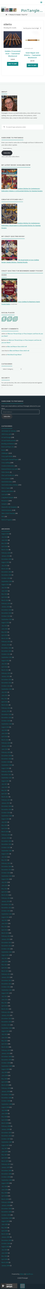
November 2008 (6, 1098)
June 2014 (4, 885)
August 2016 (5, 819)
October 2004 (5, 1243)
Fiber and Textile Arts (8, 475)
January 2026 (5, 556)
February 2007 (5, 1164)
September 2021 (6, 689)
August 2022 (5, 660)
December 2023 (6, 610)
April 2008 (4, 1120)
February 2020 (5, 743)
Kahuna (21, 1274)
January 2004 (5, 1265)
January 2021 (5, 711)
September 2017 (6, 778)
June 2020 (4, 733)
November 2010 (6, 1022)
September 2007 (6, 1142)
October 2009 (5, 1063)
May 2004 (4, 1256)
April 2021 (4, 702)
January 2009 (5, 1091)
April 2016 (4, 828)
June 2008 (4, 1113)
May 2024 (4, 594)
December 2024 (6, 572)
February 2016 (5, 835)
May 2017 (4, 790)
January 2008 (5, 1129)
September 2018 (6, 765)
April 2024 (4, 597)
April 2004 (4, 1259)
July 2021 (4, 692)
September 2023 (6, 619)
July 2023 (4, 626)
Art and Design (6, 437)
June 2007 (4, 1151)
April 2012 (4, 968)
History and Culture (7, 491)
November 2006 (6, 1174)
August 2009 (5, 1069)
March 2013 (4, 933)
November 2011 (6, 984)
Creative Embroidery (7, 466)
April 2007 (4, 1158)
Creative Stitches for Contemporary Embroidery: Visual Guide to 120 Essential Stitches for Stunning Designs (21, 225)
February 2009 (5, 1088)
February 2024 (5, 603)
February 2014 (5, 898)
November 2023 (6, 613)
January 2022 (5, 676)
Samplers (4, 504)
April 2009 (4, 1082)
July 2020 (4, 730)
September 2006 (6, 1180)
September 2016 (6, 816)
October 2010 (5, 1025)
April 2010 (4, 1044)
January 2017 (5, 803)
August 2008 (5, 1107)
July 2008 (4, 1110)
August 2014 (5, 879)
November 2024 (6, 575)
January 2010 (5, 1053)
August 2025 (5, 562)
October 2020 (5, 721)
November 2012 (6, 946)
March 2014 (4, 895)
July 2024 (4, 588)
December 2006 (6, 1170)
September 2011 (6, 990)
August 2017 (5, 781)
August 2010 (5, 1031)
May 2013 (4, 927)
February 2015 (5, 863)
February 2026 (5, 553)
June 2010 (4, 1037)
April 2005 (4, 1231)
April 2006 (4, 1196)
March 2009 (4, 1085)
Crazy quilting (5, 463)
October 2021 (5, 686)
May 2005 (4, 1228)
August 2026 (5, 534)
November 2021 (6, 683)
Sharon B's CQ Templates (9, 507)
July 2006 (4, 1186)
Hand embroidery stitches (9, 485)
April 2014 (4, 892)
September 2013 (6, 914)
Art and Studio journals (8, 440)
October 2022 (5, 654)
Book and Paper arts (7, 447)
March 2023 (4, 638)
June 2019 (4, 749)
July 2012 (4, 958)
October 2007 (5, 1139)
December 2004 (6, 1240)
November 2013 (6, 908)
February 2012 (5, 974)
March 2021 (4, 705)
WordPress (29, 1274)
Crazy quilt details (7, 456)
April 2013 (4, 930)
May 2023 (4, 632)
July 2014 (4, 882)
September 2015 (6, 851)
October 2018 (5, 762)
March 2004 (4, 1262)
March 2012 (4, 971)
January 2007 (5, 1167)
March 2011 (4, 1009)
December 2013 (6, 904)
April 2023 (4, 635)
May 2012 (4, 965)
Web (2, 516)
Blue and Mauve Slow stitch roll (17, 346)
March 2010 (4, 1047)
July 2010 (4, 1034)
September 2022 (6, 657)
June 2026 (4, 540)
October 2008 (5, 1101)
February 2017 (5, 800)
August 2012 (5, 955)
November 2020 (6, 717)
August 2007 (5, 1145)
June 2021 (4, 695)
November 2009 (6, 1060)
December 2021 (6, 679)
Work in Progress (6, 520)
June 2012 (4, 961)
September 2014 (6, 876)
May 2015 (4, 860)
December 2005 (6, 1208)
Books (3, 450)
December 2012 (6, 942)
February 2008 (5, 1126)
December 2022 (6, 648)
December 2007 (6, 1133)
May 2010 (4, 1041)
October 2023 (5, 616)
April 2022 (4, 667)
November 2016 (6, 809)
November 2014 (6, 870)
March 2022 (4, 670)
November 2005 (6, 1212)
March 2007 (4, 1161)
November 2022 (6, 651)
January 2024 (5, 607)
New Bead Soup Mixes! (14, 355)
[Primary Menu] (41, 2)
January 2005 (5, 1237)
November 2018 (6, 759)
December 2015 (6, 841)
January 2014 (5, 901)
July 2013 (4, 920)
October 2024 (5, 578)
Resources (4, 501)
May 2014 (4, 889)
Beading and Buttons (7, 444)
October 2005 (5, 1215)
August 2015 (5, 854)
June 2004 (4, 1253)
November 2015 (6, 844)
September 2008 (6, 1104)
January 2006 (5, 1205)
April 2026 (4, 546)
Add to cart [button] (12, 64)
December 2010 (6, 1018)
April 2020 (4, 736)
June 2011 (4, 999)
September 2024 (6, 581)
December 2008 (6, 1094)
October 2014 (5, 873)
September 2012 (6, 952)
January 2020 (5, 746)
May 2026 (4, 543)
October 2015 (5, 847)
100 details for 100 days (8, 431)
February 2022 (5, 673)
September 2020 (6, 724)
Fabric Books (5, 472)
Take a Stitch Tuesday (8, 513)
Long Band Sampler (7, 497)
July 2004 (4, 1250)
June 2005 (4, 1224)
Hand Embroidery (6, 482)
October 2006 (5, 1177)
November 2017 (6, 774)
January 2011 (5, 1015)
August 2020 (5, 727)
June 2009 (4, 1075)
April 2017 (4, 794)
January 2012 (5, 977)
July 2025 (4, 565)
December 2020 (6, 714)
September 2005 (6, 1218)
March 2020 (4, 740)
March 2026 (4, 550)
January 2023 (5, 645)
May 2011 (4, 1003)
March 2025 (4, 569)
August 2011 (5, 993)
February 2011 (5, 1012)
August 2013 (5, 917)
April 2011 (4, 1006)
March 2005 (4, 1234)
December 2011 (6, 980)
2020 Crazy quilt (6, 434)
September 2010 (6, 1028)
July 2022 (4, 664)
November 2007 (6, 1136)
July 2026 (4, 537)
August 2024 (5, 584)
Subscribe (7, 153)
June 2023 (4, 629)
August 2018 (5, 768)
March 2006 (4, 1199)
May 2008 (4, 1117)
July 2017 (4, 784)
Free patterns (5, 478)
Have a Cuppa (5, 488)
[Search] (4, 127)
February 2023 (5, 641)
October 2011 (5, 987)
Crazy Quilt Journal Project (9, 459)
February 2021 (5, 708)
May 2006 (4, 1193)
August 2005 (5, 1221)
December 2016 (6, 806)
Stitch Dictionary (6, 510)
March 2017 (4, 797)
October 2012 (5, 949)
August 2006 (5, 1183)
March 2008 (4, 1123)
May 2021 (4, 699)
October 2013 (5, 911)
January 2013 (5, 939)
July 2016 (4, 822)
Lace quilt (4, 494)
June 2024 (4, 591)
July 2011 (4, 996)
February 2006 (5, 1202)
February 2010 (5, 1050)
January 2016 (5, 838)
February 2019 (5, 752)
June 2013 (4, 923)
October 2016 (5, 813)
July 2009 (4, 1072)
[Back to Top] (22, 1286)
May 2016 (4, 825)
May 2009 (4, 1079)
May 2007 (4, 1155)
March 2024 (4, 600)
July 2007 (4, 1148)
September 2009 (6, 1066)
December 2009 (6, 1056)
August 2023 (5, 622)
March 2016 (4, 831)
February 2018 (5, 771)
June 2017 (4, 787)
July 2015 (4, 857)
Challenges (4, 453)
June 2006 (4, 1190)
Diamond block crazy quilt (9, 469)
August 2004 (5, 1247)
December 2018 (6, 756)
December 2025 (6, 559)
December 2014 (6, 866)
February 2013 (5, 936)
